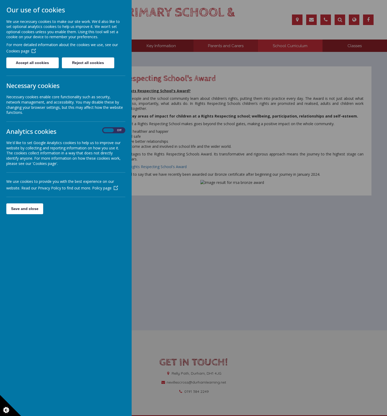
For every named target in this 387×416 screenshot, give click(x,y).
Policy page (102, 187)
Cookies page (17, 50)
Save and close (24, 209)
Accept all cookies (32, 63)
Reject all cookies (88, 63)
